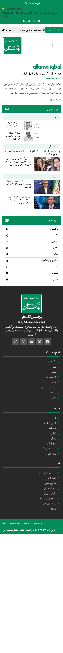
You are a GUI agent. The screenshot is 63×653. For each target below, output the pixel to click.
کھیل (55, 279)
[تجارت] (7, 248)
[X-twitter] (39, 341)
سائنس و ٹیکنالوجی (49, 260)
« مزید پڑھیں (55, 99)
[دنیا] (7, 235)
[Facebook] (24, 21)
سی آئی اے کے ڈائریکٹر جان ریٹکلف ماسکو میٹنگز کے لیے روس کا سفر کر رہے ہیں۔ (17, 199)
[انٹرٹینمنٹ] (7, 267)
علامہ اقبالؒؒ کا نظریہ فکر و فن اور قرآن (41, 74)
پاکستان (52, 146)
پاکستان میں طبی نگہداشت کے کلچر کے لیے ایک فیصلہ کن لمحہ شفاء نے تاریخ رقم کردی (32, 153)
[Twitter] (29, 21)
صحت (55, 273)
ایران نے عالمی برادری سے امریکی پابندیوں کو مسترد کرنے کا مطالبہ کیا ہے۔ (18, 184)
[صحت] (7, 273)
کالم (54, 118)
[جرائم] (7, 254)
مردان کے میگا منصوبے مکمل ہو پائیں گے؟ (13, 136)
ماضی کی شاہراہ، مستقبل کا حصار (13, 124)
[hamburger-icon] (56, 45)
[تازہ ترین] (7, 242)
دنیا (54, 177)
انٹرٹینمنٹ (53, 267)
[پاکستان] (7, 229)
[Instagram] (34, 21)
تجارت (55, 248)
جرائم (55, 254)
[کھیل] (7, 279)
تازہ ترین (54, 242)
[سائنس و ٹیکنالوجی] (7, 260)
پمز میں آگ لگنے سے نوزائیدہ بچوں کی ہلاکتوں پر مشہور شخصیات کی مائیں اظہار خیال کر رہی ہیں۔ (18, 161)
